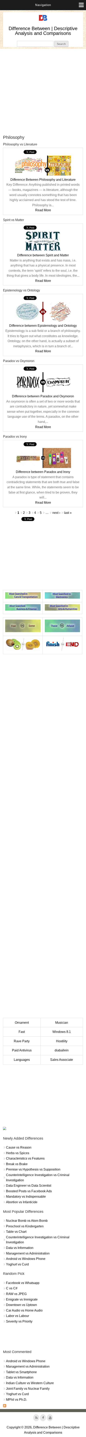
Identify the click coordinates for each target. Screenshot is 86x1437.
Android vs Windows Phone (25, 1258)
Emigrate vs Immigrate (22, 1299)
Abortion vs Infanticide (21, 1202)
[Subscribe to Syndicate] (4, 1406)
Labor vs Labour (17, 1316)
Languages (22, 1059)
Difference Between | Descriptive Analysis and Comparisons (43, 31)
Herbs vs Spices (17, 1153)
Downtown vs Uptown (21, 1305)
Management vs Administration (28, 1253)
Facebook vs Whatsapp (22, 1283)
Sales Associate (61, 1059)
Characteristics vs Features (25, 1158)
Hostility (61, 1041)
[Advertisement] (43, 92)
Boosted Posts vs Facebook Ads (29, 1191)
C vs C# (11, 1288)
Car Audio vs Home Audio (24, 1310)
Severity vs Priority (19, 1321)
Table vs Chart (16, 1231)
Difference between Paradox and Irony (43, 472)
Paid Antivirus (22, 1050)
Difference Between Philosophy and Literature (43, 179)
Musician (61, 1022)
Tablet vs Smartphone (21, 1372)
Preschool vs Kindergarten (25, 1226)
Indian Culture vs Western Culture (30, 1383)
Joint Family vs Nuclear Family (28, 1388)
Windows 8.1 (61, 1031)
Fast (22, 1031)
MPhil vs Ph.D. (16, 1399)
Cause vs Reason (18, 1147)
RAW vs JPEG (16, 1294)
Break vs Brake (17, 1164)
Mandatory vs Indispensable (26, 1196)
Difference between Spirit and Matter (43, 255)
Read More (43, 210)
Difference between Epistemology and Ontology (43, 325)
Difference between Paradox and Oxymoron (43, 396)
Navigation (43, 5)
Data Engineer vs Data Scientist (28, 1185)
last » (68, 512)
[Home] (43, 21)
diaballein (62, 1050)
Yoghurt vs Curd (17, 1264)
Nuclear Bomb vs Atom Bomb (27, 1220)
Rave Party (22, 1041)
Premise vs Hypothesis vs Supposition (33, 1169)
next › (56, 512)
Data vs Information (19, 1247)
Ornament (22, 1022)
